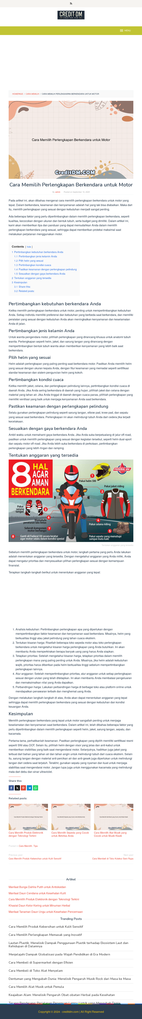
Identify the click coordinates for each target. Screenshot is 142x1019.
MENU (128, 30)
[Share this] (11, 787)
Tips (35, 845)
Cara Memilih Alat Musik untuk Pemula (36, 987)
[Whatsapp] (35, 787)
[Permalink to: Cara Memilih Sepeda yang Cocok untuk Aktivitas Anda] (71, 817)
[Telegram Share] (29, 787)
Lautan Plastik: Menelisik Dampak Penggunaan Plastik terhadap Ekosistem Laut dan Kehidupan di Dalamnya (68, 944)
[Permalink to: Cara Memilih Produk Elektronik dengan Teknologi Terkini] (28, 817)
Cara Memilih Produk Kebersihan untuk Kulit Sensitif (35, 856)
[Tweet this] (17, 787)
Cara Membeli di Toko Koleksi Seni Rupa (112, 856)
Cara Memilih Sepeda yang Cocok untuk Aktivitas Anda (70, 834)
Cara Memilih (25, 845)
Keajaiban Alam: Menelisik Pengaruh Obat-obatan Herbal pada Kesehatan (62, 995)
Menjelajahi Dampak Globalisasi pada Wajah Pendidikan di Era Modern (59, 954)
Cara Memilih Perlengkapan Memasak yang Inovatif (45, 935)
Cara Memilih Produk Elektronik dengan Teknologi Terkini (26, 834)
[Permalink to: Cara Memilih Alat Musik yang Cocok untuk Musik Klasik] (113, 817)
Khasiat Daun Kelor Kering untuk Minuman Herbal (39, 905)
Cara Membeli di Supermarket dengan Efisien (41, 962)
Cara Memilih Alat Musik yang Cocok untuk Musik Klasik (110, 834)
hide (29, 246)
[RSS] (71, 3)
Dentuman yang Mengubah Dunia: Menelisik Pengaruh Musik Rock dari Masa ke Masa (70, 979)
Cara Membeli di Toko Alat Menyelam (36, 971)
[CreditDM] (71, 15)
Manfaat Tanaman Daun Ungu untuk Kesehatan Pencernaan (46, 912)
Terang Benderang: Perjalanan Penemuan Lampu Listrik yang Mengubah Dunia (64, 1003)
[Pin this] (23, 787)
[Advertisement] (71, 64)
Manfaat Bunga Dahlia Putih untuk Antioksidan (37, 887)
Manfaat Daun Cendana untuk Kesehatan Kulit (37, 893)
